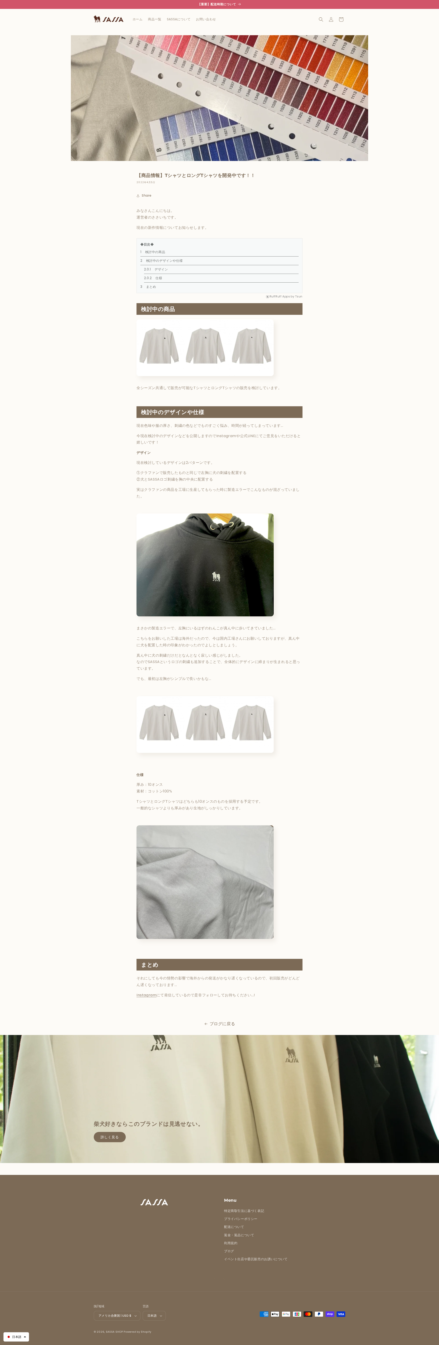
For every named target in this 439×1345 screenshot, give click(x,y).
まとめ (151, 286)
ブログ (229, 1251)
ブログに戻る (222, 1024)
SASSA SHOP (114, 1332)
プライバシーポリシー (240, 1219)
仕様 (158, 278)
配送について (234, 1227)
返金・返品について (239, 1235)
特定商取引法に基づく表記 (244, 1211)
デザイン (161, 269)
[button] (321, 19)
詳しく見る (110, 1137)
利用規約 (230, 1243)
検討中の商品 (155, 252)
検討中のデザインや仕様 (164, 260)
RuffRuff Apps (280, 296)
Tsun (298, 296)
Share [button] (147, 195)
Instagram (146, 995)
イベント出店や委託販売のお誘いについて (255, 1259)
